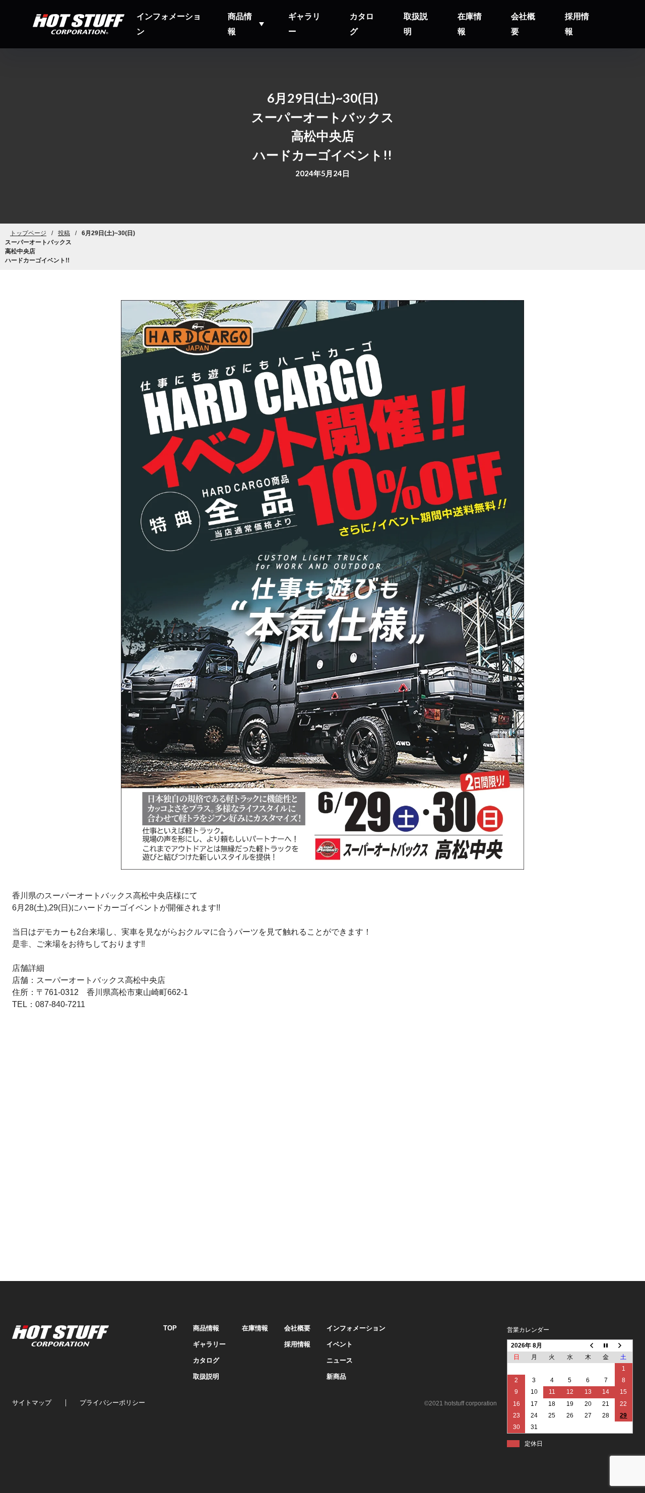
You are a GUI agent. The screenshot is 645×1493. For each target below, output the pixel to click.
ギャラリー (304, 24)
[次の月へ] (624, 1345)
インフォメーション (169, 24)
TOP (170, 1328)
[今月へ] (606, 1345)
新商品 (336, 1376)
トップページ (28, 233)
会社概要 (523, 24)
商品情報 (240, 24)
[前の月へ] (588, 1345)
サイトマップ (31, 1402)
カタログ (362, 24)
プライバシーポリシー (112, 1402)
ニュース (340, 1360)
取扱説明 (416, 24)
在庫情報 (470, 24)
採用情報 (577, 24)
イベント (340, 1344)
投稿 (64, 233)
